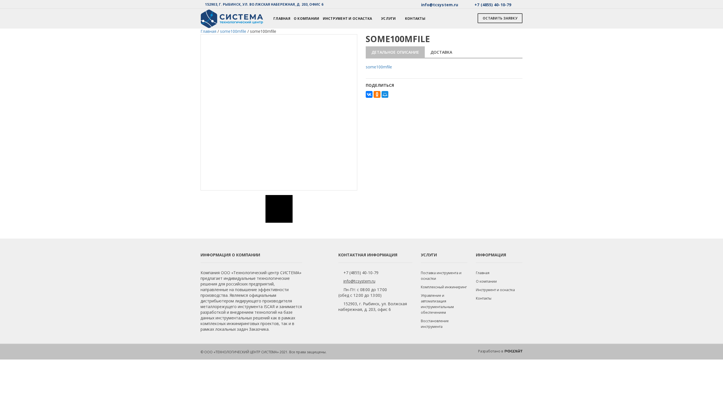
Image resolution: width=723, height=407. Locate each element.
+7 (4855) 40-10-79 (360, 272)
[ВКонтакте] (369, 94)
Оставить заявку (500, 18)
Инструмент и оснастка (347, 18)
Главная (281, 18)
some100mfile (379, 67)
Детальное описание (395, 52)
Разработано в (491, 351)
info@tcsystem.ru (359, 281)
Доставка (441, 52)
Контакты (415, 18)
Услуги (388, 18)
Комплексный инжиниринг (444, 287)
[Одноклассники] (377, 94)
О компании (306, 18)
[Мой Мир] (385, 94)
